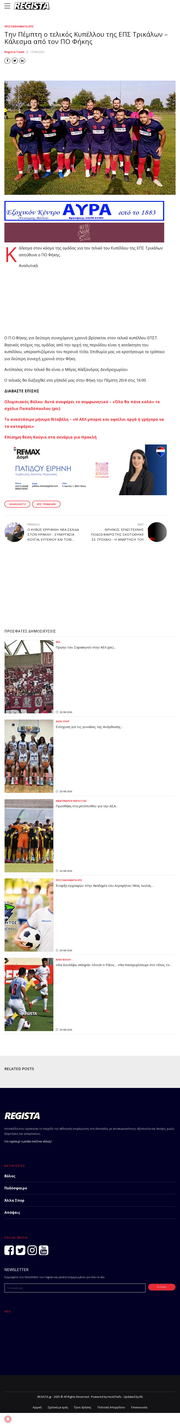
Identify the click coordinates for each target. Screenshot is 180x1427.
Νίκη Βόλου (63, 959)
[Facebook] (9, 1250)
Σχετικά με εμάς (58, 1407)
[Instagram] (32, 1250)
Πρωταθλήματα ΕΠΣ (19, 26)
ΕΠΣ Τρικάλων (46, 504)
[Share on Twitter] (15, 61)
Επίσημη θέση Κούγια (25, 437)
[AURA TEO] (84, 219)
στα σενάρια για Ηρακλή (72, 437)
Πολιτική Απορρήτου (111, 1407)
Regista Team (14, 52)
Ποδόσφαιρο (15, 1188)
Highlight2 (17, 504)
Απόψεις (12, 1212)
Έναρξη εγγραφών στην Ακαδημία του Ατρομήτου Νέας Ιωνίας (103, 885)
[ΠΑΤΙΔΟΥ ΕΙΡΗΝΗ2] (85, 493)
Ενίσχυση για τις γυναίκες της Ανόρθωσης (88, 726)
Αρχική (37, 1407)
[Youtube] (43, 1250)
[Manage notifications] (7, 1419)
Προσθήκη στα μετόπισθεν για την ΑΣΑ (86, 806)
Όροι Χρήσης (82, 1407)
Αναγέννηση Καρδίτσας (71, 800)
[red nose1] (84, 241)
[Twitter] (20, 1250)
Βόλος (9, 1176)
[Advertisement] (85, 303)
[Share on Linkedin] (22, 61)
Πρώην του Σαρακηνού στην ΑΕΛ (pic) (85, 647)
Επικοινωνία (139, 1407)
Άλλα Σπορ (62, 721)
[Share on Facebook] (7, 61)
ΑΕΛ (58, 641)
